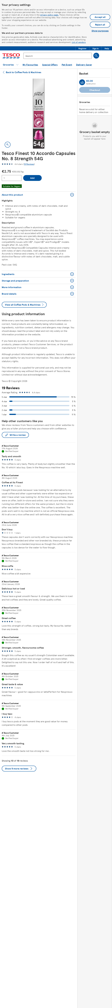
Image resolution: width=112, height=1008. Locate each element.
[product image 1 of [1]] (39, 113)
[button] (82, 48)
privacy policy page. (49, 14)
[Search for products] (96, 56)
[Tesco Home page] (11, 55)
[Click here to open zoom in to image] (7, 145)
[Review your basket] (82, 82)
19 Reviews (29, 164)
